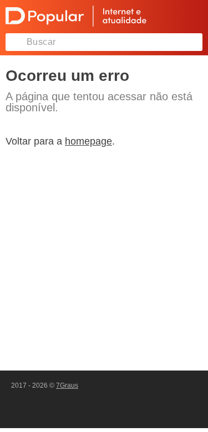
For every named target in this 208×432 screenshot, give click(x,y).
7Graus (67, 385)
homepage (88, 141)
